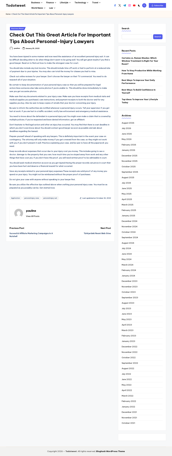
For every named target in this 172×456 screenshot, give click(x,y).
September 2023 (130, 297)
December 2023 (129, 281)
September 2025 (130, 172)
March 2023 (127, 330)
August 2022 (128, 368)
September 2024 (130, 237)
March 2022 (127, 395)
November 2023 (129, 286)
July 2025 (126, 183)
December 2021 (129, 412)
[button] (157, 5)
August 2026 (128, 123)
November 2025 (129, 161)
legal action (15, 198)
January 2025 (128, 215)
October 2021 (128, 423)
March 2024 (127, 265)
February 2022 (129, 401)
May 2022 (127, 385)
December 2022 (129, 346)
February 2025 (129, 210)
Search (125, 28)
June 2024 (127, 254)
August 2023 (128, 303)
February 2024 (129, 270)
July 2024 (126, 248)
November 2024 (129, 226)
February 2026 (129, 144)
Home (8, 14)
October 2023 (129, 292)
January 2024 (128, 275)
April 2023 (127, 324)
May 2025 (127, 193)
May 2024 (127, 259)
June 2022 (127, 379)
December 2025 (129, 155)
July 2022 (126, 374)
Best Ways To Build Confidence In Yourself (139, 91)
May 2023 (127, 319)
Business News (17, 28)
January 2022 (128, 406)
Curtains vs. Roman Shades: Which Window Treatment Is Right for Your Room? (140, 61)
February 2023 (129, 335)
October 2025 (129, 166)
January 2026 (128, 150)
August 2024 (128, 243)
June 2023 (127, 314)
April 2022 (127, 390)
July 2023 (126, 308)
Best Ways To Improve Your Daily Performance (138, 82)
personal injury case (31, 198)
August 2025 (128, 177)
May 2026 (127, 139)
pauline (31, 210)
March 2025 (127, 204)
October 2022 (129, 357)
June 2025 (127, 188)
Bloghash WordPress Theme (110, 451)
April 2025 (127, 199)
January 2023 (128, 341)
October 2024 (129, 232)
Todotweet (16, 5)
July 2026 (126, 128)
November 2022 (129, 352)
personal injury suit (50, 198)
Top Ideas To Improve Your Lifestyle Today (140, 101)
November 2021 (129, 417)
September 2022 (130, 363)
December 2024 (129, 221)
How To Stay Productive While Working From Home (141, 72)
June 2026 (127, 134)
